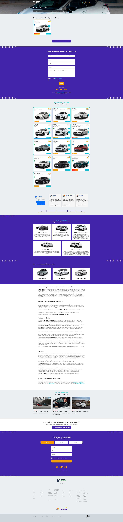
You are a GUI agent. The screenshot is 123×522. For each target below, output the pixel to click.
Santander (70, 490)
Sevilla (63, 492)
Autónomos (79, 2)
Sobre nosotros (79, 488)
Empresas (74, 2)
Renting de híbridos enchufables (50, 500)
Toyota (34, 494)
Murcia (70, 494)
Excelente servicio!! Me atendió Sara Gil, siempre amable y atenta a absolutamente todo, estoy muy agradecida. (55, 201)
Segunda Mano (58, 2)
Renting (50, 2)
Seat (34, 492)
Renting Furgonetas (81, 211)
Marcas (63, 2)
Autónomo (61, 55)
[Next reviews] (88, 200)
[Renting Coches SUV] (47, 245)
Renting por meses (50, 489)
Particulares (68, 2)
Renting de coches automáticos (56, 496)
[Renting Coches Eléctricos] (81, 228)
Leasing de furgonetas (50, 493)
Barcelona (71, 488)
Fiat (34, 488)
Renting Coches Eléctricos (62, 211)
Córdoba (63, 494)
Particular (52, 55)
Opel (34, 496)
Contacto (84, 490)
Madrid (63, 488)
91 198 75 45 (61, 89)
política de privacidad (58, 78)
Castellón (70, 496)
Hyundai (41, 488)
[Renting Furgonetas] (76, 245)
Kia (33, 490)
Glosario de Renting (85, 502)
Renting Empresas (42, 211)
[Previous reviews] (48, 200)
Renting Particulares (85, 493)
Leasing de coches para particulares (56, 489)
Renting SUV (79, 498)
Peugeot (41, 494)
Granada (63, 496)
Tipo (53, 2)
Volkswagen (42, 492)
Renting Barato (79, 492)
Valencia (63, 490)
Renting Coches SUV (71, 211)
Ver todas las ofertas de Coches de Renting (61, 427)
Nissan (41, 496)
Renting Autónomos (78, 496)
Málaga (70, 492)
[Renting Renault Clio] (81, 272)
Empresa (70, 55)
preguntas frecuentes (60, 92)
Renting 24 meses (50, 495)
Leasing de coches (56, 493)
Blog (84, 504)
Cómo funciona (85, 488)
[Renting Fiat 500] (42, 272)
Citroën (41, 490)
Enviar (61, 83)
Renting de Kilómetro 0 (56, 499)
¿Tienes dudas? (79, 490)
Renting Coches (79, 504)
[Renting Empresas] (42, 228)
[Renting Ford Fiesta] (61, 272)
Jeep (34, 498)
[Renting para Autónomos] (61, 228)
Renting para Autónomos (51, 211)
